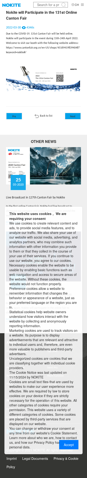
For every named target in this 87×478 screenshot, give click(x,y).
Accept (69, 444)
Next (72, 116)
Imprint (11, 458)
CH (77, 5)
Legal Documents (35, 458)
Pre (14, 116)
